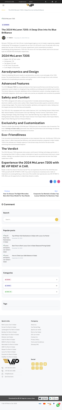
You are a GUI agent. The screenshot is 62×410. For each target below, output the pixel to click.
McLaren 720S (12, 87)
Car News (6, 24)
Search (6, 213)
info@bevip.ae (22, 1)
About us (33, 325)
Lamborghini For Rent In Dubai (10, 329)
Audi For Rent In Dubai (8, 339)
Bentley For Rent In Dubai (9, 332)
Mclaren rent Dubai (7, 337)
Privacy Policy (35, 339)
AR (31, 1)
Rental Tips (8, 291)
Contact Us (34, 337)
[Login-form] (59, 5)
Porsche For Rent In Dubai (9, 354)
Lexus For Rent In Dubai (9, 352)
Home (3, 10)
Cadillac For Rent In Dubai (9, 357)
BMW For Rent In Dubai (8, 342)
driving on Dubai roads (12, 128)
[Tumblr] (45, 1)
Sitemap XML (35, 344)
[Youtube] (42, 1)
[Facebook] (33, 364)
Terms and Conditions (37, 342)
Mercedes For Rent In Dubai (10, 344)
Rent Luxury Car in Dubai (9, 325)
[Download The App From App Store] (43, 398)
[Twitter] (39, 1)
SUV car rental (35, 334)
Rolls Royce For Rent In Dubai (10, 334)
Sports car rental (36, 329)
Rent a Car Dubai (36, 332)
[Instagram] (41, 364)
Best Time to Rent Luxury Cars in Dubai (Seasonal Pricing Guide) (31, 246)
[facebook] (35, 1)
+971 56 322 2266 (9, 1)
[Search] (56, 219)
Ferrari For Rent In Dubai (9, 327)
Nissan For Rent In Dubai (9, 349)
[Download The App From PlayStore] (54, 398)
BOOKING (8, 279)
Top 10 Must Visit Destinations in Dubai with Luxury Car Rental (30, 236)
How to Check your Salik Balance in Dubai (24, 255)
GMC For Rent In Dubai (8, 347)
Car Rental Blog (35, 327)
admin (10, 38)
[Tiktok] (55, 1)
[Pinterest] (52, 1)
